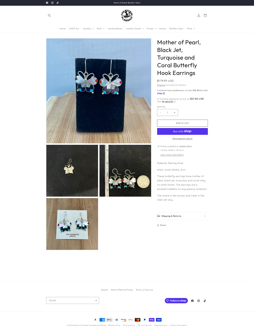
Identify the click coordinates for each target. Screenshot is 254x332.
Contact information (178, 325)
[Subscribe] (95, 300)
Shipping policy (160, 325)
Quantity (161, 106)
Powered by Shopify (97, 325)
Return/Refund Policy (122, 289)
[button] (49, 15)
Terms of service (145, 325)
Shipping (161, 85)
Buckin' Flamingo (81, 325)
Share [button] (163, 225)
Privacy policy (129, 325)
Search (104, 289)
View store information (172, 154)
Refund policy (114, 325)
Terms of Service (144, 289)
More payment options (183, 138)
